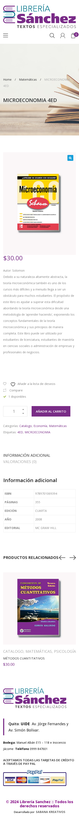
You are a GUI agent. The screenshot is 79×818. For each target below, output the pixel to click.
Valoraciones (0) (19, 461)
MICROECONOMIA (37, 432)
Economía (40, 426)
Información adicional (26, 455)
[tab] (26, 455)
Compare (16, 390)
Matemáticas (28, 79)
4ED (20, 432)
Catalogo (25, 426)
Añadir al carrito (51, 411)
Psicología (65, 651)
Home (7, 79)
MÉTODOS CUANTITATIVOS (24, 658)
